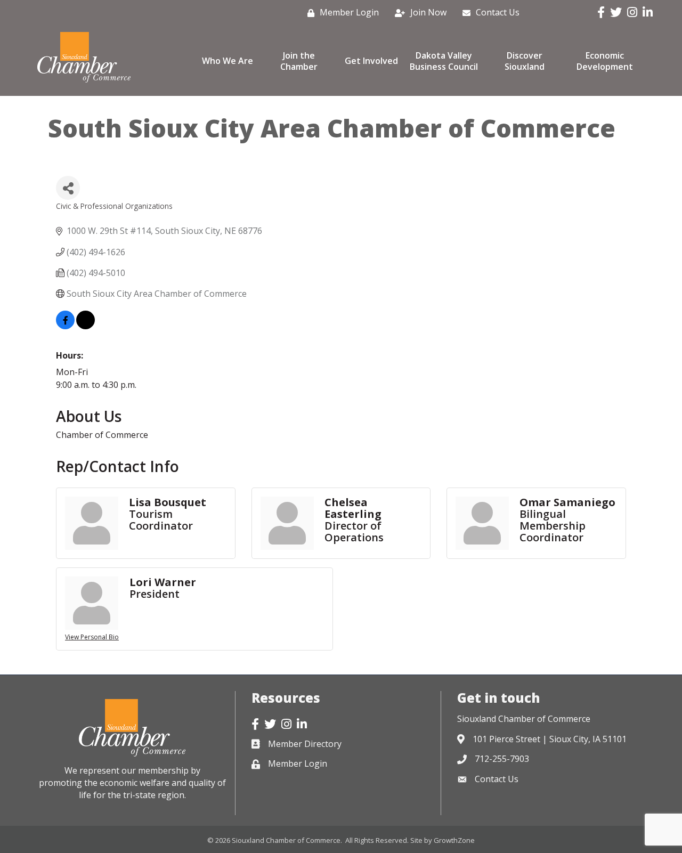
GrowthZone (454, 840)
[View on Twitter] (85, 326)
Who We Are (227, 61)
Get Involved (371, 61)
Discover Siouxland (525, 61)
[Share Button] (68, 188)
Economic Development (605, 61)
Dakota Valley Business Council (444, 61)
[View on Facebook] (65, 326)
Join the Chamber (299, 61)
